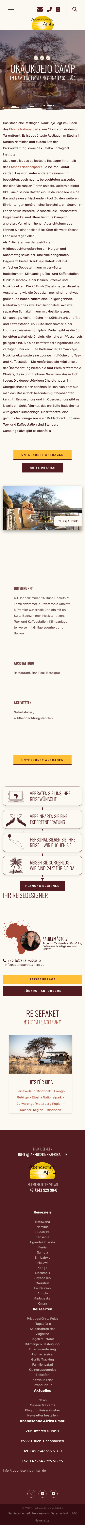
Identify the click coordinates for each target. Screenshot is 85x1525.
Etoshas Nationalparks (25, 167)
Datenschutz (60, 1513)
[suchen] (74, 9)
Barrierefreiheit (19, 1513)
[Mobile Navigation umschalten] (11, 9)
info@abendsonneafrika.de (24, 965)
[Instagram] (31, 1494)
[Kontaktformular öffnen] (40, 8)
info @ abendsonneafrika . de (24, 1470)
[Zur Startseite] (42, 22)
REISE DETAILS (42, 467)
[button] (42, 511)
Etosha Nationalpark (24, 129)
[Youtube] (54, 1494)
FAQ (74, 1513)
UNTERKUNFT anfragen (42, 455)
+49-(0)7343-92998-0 (24, 961)
